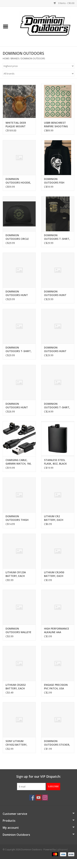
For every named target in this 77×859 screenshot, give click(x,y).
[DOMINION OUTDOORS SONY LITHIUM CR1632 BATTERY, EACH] (19, 719)
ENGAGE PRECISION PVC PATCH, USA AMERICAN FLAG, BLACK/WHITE (56, 686)
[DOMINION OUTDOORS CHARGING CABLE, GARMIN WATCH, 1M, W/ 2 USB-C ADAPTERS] (19, 438)
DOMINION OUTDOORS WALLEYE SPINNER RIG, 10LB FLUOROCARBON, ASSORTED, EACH (18, 630)
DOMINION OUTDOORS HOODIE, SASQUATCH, (18, 180)
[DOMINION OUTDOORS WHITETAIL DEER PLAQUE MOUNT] (19, 101)
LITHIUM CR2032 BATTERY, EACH (16, 686)
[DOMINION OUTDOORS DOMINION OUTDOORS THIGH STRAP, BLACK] (19, 494)
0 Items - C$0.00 (66, 3)
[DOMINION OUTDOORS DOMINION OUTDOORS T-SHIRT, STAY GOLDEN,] (19, 326)
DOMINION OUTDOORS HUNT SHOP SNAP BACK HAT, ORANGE (17, 293)
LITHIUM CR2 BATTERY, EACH (53, 518)
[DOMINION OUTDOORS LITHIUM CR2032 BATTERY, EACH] (19, 663)
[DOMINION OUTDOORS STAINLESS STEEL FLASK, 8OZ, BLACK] (57, 438)
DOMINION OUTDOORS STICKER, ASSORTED (57, 743)
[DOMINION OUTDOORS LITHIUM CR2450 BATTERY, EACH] (57, 551)
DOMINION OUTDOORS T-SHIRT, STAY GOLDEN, (19, 349)
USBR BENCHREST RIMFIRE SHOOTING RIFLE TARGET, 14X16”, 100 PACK (56, 124)
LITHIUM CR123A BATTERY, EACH (16, 574)
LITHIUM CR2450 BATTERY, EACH (54, 574)
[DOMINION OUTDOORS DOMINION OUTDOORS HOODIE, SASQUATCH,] (19, 157)
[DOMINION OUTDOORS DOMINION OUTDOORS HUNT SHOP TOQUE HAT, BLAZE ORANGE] (19, 382)
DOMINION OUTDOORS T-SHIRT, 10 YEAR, (57, 405)
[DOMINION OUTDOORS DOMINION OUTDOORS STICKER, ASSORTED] (57, 719)
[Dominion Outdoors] (45, 25)
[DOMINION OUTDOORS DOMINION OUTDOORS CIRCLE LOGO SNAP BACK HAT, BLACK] (19, 213)
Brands (15, 58)
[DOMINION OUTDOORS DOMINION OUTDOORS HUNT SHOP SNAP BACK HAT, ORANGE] (19, 270)
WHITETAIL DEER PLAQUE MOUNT (16, 124)
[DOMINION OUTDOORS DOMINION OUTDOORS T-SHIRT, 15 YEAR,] (57, 213)
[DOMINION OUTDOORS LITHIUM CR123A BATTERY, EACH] (19, 551)
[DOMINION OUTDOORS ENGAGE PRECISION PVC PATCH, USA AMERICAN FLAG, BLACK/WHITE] (57, 663)
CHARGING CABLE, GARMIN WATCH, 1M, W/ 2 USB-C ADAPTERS (19, 461)
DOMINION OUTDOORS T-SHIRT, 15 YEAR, (57, 237)
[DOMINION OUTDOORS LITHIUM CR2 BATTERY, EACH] (57, 494)
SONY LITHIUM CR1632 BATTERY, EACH (16, 743)
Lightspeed (62, 849)
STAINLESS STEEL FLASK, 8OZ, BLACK (55, 461)
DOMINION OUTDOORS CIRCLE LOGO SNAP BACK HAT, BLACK (17, 237)
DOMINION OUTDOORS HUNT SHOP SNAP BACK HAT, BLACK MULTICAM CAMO (55, 349)
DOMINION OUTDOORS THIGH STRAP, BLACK (17, 518)
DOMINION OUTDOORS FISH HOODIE (54, 180)
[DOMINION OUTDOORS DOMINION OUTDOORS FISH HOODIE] (57, 157)
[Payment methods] (55, 854)
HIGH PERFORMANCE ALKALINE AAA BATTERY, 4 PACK (56, 630)
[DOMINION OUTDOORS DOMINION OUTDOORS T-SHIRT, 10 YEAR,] (57, 382)
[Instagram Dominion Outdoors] (45, 797)
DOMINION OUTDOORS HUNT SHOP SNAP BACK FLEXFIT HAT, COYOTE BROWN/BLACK (57, 293)
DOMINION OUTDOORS (33, 58)
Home (6, 58)
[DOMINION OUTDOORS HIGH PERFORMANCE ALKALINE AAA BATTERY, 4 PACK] (57, 607)
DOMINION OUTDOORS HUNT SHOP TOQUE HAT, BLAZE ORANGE (17, 405)
